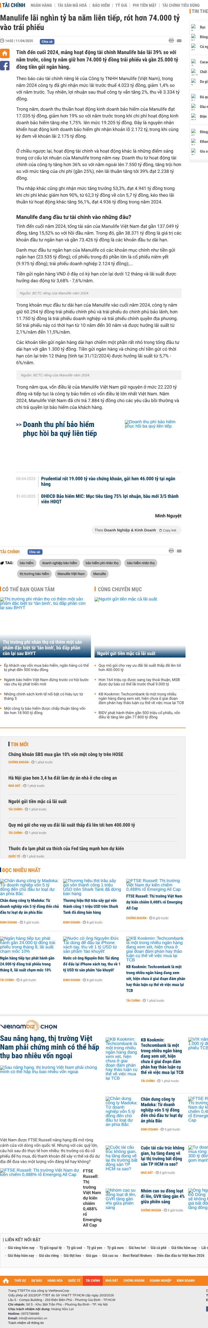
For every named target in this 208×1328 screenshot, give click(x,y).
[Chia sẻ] (4, 65)
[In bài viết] (173, 40)
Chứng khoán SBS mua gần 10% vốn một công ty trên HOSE (65, 754)
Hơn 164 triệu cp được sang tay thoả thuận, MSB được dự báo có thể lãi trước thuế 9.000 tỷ (139, 682)
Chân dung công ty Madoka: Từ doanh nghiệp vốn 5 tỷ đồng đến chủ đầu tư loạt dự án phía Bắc (29, 906)
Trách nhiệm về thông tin (26, 1323)
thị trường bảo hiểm (34, 573)
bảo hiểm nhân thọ (141, 562)
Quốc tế (14, 856)
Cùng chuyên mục (120, 589)
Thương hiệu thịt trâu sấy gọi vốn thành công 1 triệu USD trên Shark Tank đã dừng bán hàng (90, 906)
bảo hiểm (27, 562)
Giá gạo (91, 1256)
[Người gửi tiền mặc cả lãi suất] (140, 627)
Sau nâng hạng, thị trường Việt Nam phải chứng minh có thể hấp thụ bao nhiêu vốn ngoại (49, 1047)
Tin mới (19, 744)
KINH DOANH (186, 1281)
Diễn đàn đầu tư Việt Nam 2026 (180, 1256)
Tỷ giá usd (74, 1248)
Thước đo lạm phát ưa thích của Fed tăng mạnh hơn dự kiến (66, 849)
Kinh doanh (8, 922)
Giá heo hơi (137, 1248)
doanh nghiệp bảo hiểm (59, 562)
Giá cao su (110, 1256)
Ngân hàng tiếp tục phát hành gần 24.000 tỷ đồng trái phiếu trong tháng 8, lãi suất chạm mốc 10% (27, 964)
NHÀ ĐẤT (111, 1281)
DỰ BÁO (36, 1281)
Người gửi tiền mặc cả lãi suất (126, 653)
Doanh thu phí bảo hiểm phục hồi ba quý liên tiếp (60, 429)
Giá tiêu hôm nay (184, 1248)
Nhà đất (14, 786)
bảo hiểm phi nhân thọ (102, 562)
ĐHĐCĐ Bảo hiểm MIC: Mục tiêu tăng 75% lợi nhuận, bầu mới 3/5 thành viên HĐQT (110, 499)
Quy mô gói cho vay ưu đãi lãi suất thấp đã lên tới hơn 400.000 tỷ (140, 667)
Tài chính (13, 5)
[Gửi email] (179, 40)
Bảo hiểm (101, 5)
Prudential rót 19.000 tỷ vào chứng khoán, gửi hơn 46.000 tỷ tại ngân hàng (108, 481)
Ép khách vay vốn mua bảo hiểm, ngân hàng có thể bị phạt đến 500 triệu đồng (46, 667)
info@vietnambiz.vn (33, 1318)
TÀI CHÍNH (93, 1281)
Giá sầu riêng (49, 1256)
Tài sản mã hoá (72, 5)
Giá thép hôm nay (21, 1256)
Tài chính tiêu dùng (181, 5)
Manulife (99, 573)
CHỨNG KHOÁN (134, 1281)
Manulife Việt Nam (71, 573)
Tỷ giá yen (94, 1248)
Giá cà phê (158, 1248)
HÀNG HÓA (55, 1281)
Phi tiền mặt (145, 5)
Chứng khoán (18, 762)
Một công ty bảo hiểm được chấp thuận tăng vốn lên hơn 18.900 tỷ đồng (45, 710)
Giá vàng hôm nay (21, 1248)
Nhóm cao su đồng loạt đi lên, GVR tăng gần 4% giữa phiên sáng (163, 1196)
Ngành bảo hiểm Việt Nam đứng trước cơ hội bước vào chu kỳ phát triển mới (46, 682)
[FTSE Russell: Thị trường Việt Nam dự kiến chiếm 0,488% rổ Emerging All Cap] (156, 885)
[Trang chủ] (4, 53)
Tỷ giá (121, 5)
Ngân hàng (41, 5)
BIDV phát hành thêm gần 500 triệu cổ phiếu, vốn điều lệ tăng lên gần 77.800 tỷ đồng (139, 715)
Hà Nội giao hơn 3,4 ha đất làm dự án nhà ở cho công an (62, 778)
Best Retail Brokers (137, 1256)
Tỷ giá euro (115, 1248)
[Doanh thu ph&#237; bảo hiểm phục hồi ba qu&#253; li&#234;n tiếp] (146, 443)
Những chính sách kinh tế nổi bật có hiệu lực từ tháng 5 (43, 696)
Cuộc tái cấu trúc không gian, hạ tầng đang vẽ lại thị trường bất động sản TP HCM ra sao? (162, 1156)
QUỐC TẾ (74, 1281)
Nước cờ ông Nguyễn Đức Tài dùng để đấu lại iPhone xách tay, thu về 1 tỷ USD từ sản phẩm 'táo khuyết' (92, 964)
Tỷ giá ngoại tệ (51, 1248)
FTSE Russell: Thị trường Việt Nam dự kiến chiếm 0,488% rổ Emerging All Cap (154, 902)
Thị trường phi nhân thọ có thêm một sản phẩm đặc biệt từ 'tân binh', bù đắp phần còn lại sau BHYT (42, 647)
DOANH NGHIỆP (160, 1281)
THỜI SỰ (20, 1281)
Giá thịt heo (72, 1256)
